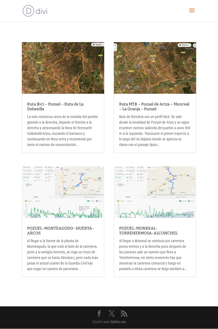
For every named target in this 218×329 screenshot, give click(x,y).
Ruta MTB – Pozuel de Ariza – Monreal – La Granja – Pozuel (154, 106)
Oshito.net (118, 322)
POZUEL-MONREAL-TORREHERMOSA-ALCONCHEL (148, 230)
